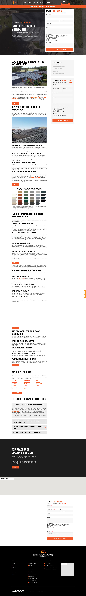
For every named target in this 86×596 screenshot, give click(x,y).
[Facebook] (15, 591)
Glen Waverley (15, 383)
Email (61, 18)
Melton (37, 385)
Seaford (25, 388)
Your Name (48, 14)
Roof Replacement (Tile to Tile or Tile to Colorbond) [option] (55, 36)
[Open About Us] (38, 2)
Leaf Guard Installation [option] (50, 39)
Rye (12, 388)
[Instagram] (23, 591)
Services (47, 27)
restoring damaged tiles (35, 97)
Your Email (65, 88)
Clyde (37, 380)
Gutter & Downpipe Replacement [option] (51, 37)
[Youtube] (20, 591)
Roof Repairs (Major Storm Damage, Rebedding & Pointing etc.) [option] (57, 35)
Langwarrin (14, 385)
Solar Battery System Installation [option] (51, 40)
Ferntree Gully (27, 382)
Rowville (38, 386)
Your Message (48, 42)
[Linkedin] (18, 591)
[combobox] (59, 34)
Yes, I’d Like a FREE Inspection (60, 49)
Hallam (25, 383)
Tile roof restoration (15, 411)
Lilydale (25, 385)
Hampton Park (39, 383)
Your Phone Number (49, 18)
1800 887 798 (65, 3)
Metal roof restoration (16, 236)
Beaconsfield (14, 380)
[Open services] (31, 2)
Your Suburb (48, 23)
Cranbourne (14, 382)
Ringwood (26, 386)
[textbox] (59, 32)
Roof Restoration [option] (49, 34)
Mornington (14, 386)
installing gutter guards (35, 177)
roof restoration (28, 34)
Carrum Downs (27, 380)
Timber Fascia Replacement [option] (51, 38)
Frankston (38, 382)
